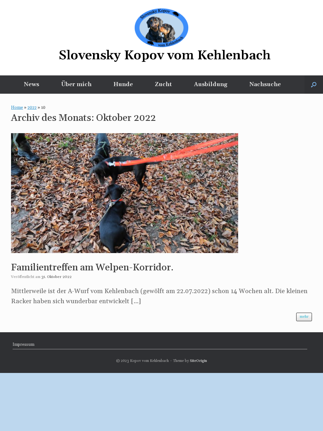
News (31, 84)
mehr (304, 317)
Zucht (163, 84)
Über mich (76, 84)
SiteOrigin (198, 360)
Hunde (123, 84)
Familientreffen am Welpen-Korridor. (92, 268)
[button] (313, 84)
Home (17, 107)
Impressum (23, 344)
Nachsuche (265, 84)
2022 (32, 107)
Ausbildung (210, 84)
